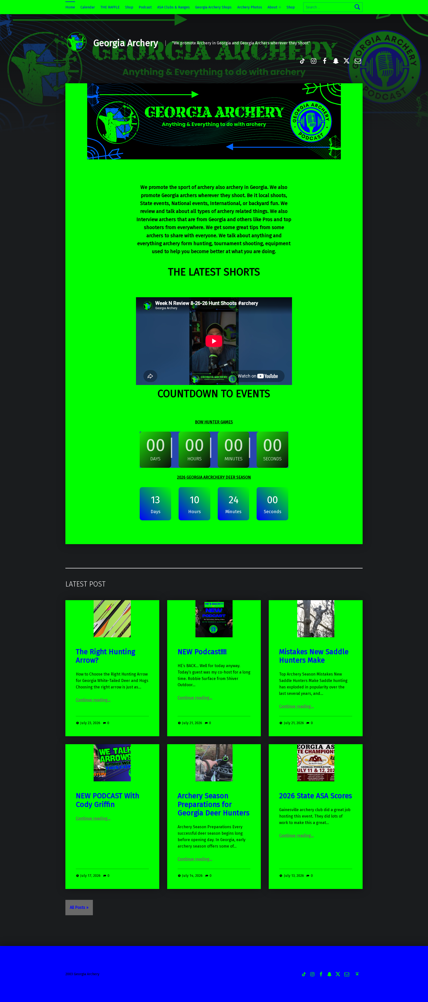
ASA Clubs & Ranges (173, 7)
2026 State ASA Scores (315, 796)
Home (70, 7)
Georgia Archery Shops (213, 7)
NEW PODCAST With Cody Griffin (107, 800)
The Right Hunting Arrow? (105, 656)
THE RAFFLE (110, 7)
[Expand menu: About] (280, 7)
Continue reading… (93, 700)
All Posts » (79, 907)
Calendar (87, 7)
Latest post (85, 584)
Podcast (145, 7)
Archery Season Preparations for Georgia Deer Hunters (213, 804)
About (272, 7)
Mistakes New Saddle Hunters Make (313, 656)
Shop (129, 7)
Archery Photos (249, 7)
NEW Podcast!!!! (202, 652)
